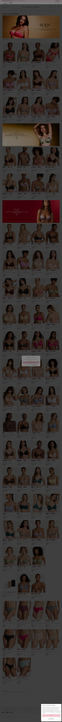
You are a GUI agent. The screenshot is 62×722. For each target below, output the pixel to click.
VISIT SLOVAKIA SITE (31, 362)
